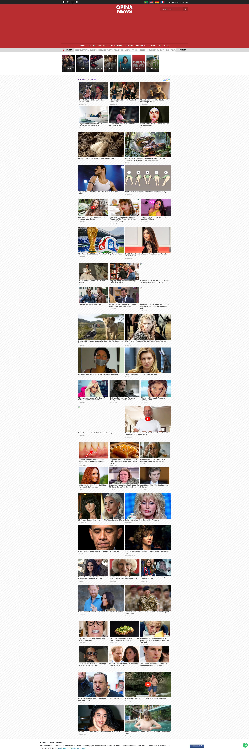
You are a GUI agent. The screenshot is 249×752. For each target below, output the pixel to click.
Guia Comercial (117, 46)
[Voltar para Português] (146, 2)
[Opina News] (124, 9)
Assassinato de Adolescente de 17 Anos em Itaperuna (125, 50)
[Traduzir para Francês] (162, 2)
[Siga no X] (72, 2)
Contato (153, 46)
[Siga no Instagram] (68, 2)
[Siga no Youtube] (76, 2)
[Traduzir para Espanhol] (157, 2)
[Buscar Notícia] (185, 9)
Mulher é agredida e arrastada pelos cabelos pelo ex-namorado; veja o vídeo (75, 50)
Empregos (103, 46)
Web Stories (164, 46)
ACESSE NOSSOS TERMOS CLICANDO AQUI (72, 748)
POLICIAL (92, 46)
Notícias (130, 46)
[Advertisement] (124, 28)
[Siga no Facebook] (63, 2)
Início (83, 46)
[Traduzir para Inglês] (151, 2)
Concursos (141, 46)
